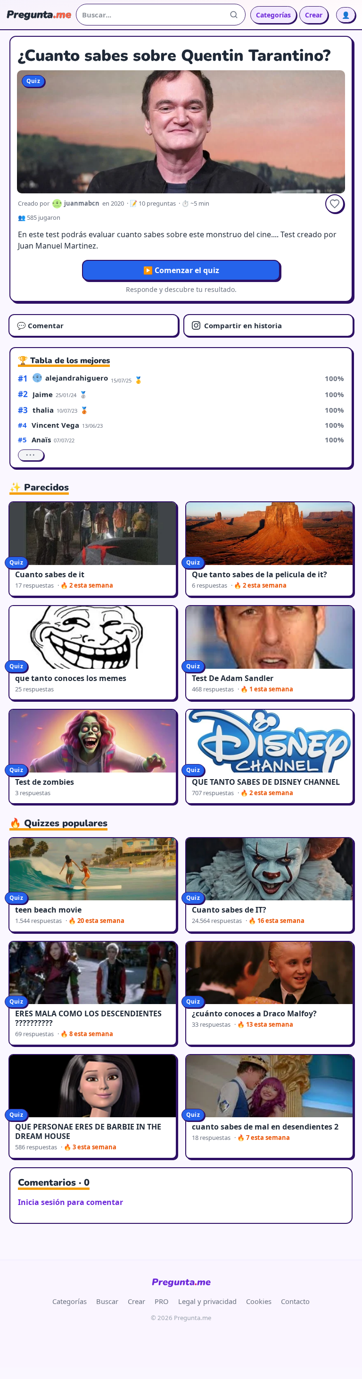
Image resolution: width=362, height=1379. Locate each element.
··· (31, 455)
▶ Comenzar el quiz (181, 270)
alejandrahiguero (76, 377)
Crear (313, 14)
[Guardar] (334, 203)
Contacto (295, 1301)
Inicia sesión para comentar (70, 1202)
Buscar (107, 1301)
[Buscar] (233, 14)
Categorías (273, 14)
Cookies (259, 1301)
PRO (162, 1301)
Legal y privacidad (207, 1301)
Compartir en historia (243, 325)
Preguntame (181, 1282)
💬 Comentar (40, 325)
